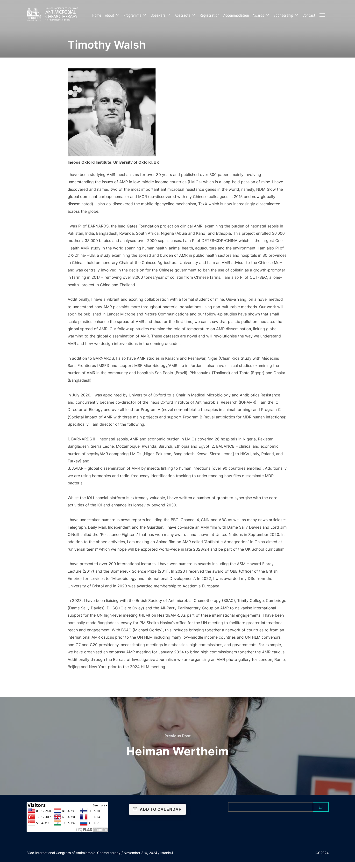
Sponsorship (283, 15)
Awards (258, 15)
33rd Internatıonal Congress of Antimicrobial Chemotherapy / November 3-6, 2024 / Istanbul (100, 853)
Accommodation (236, 15)
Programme (132, 15)
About (109, 15)
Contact (309, 15)
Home (96, 15)
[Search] (321, 807)
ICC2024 (322, 853)
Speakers (158, 15)
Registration (210, 15)
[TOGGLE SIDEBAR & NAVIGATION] (324, 15)
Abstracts (183, 15)
